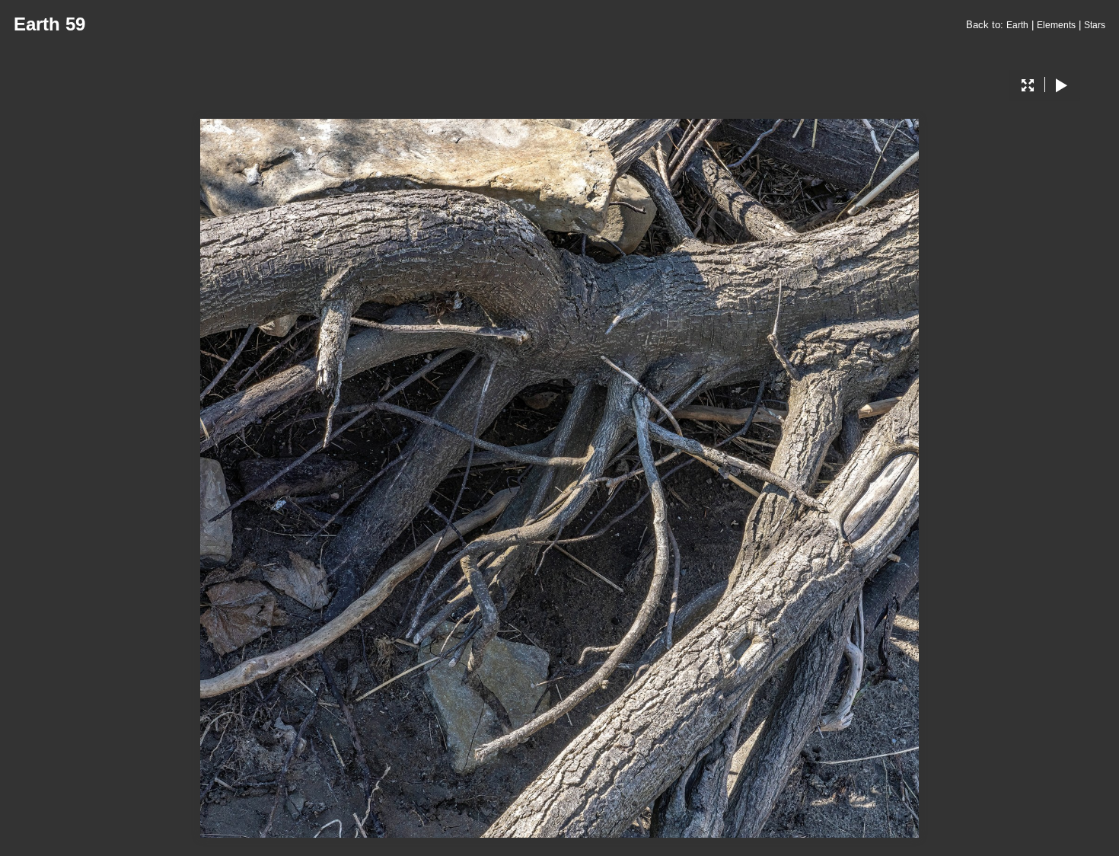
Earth (1017, 25)
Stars (1094, 25)
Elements (1056, 25)
